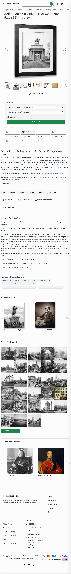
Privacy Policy (7, 524)
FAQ (4, 520)
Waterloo (42, 192)
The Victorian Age (25, 283)
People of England (47, 287)
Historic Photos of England (12, 283)
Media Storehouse (27, 558)
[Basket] (62, 4)
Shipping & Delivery (9, 532)
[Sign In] (66, 4)
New (54, 10)
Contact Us (20, 10)
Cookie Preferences (9, 543)
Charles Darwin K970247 (44, 330)
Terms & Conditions (9, 535)
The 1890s (33, 287)
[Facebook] (20, 565)
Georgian (23, 192)
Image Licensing (9, 10)
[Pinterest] (24, 565)
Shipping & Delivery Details (55, 173)
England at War (10, 280)
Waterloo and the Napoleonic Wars (23, 280)
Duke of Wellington (58, 287)
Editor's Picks (39, 10)
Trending (48, 10)
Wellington (52, 192)
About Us (51, 496)
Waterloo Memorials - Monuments (41, 280)
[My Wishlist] (57, 4)
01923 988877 (32, 524)
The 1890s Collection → (10, 431)
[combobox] (35, 3)
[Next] (65, 50)
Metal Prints (7, 539)
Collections (29, 10)
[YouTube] (29, 565)
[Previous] (6, 50)
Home (3, 280)
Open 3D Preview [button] (37, 94)
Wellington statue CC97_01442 (14, 330)
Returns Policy (7, 528)
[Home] (11, 4)
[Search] (51, 4)
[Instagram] (33, 565)
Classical (13, 192)
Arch (4, 192)
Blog (61, 10)
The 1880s (33, 283)
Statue (32, 192)
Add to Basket (36, 122)
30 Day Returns (14, 179)
